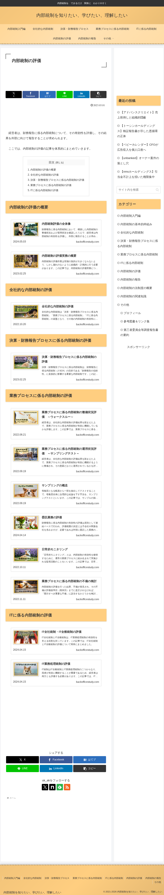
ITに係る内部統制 (114, 878)
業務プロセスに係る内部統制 (87, 878)
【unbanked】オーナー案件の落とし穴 (138, 160)
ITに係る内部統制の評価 (44, 190)
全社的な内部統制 (32, 878)
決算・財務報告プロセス (57, 878)
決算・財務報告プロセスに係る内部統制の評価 (57, 179)
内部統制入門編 (12, 878)
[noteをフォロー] (52, 787)
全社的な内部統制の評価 (44, 174)
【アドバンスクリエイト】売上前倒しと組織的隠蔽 (137, 115)
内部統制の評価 (134, 878)
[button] (98, 94)
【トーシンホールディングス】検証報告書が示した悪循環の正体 (137, 131)
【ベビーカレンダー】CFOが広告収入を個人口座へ (137, 147)
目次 (51, 162)
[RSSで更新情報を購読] (67, 787)
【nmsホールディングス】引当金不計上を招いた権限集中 (137, 174)
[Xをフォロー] (45, 787)
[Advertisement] (56, 78)
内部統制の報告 (153, 878)
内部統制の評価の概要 (43, 169)
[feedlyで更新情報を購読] (60, 787)
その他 (157, 882)
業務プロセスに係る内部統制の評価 (50, 185)
